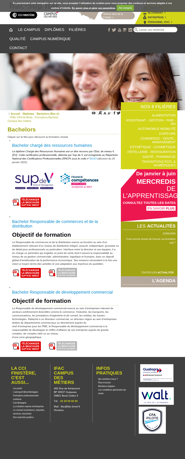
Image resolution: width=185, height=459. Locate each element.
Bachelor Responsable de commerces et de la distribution (55, 223)
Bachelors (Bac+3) (48, 113)
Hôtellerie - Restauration (151, 152)
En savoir (161, 208)
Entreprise (156, 17)
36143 (93, 158)
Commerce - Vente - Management (158, 140)
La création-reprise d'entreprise (28, 406)
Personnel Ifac (159, 22)
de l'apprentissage (152, 192)
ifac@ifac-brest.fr (70, 406)
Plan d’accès (104, 382)
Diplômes (28, 113)
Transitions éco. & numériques (159, 163)
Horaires (59, 410)
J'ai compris (125, 7)
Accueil (15, 113)
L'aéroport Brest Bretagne (25, 392)
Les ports (17, 388)
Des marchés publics (23, 417)
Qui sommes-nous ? (108, 379)
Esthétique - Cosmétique (153, 147)
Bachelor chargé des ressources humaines (52, 145)
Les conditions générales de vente (112, 392)
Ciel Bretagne (20, 403)
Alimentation (164, 115)
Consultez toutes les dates (149, 203)
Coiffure (167, 133)
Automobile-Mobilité (157, 129)
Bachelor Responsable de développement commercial (62, 292)
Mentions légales (106, 386)
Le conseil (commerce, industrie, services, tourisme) (29, 412)
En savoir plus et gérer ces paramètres (93, 7)
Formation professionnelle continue (26, 397)
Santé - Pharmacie (159, 157)
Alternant (155, 12)
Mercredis (156, 181)
